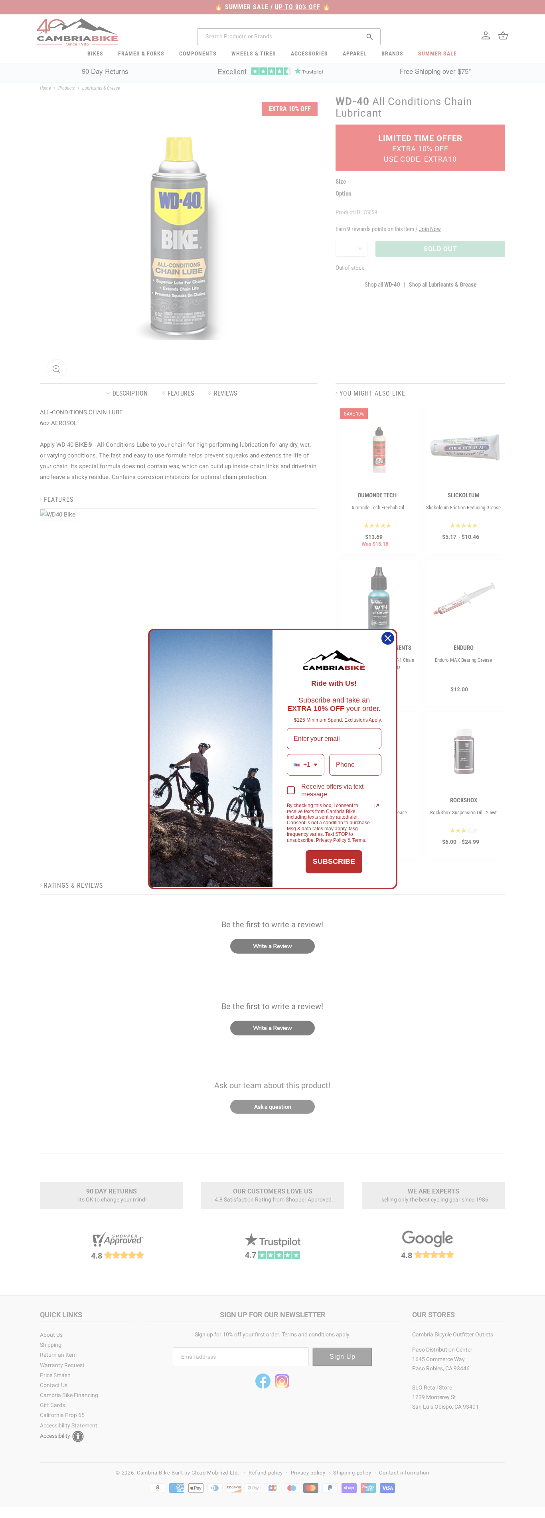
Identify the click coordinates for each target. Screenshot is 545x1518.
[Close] (387, 638)
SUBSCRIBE (334, 861)
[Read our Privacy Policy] (376, 806)
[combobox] (305, 764)
